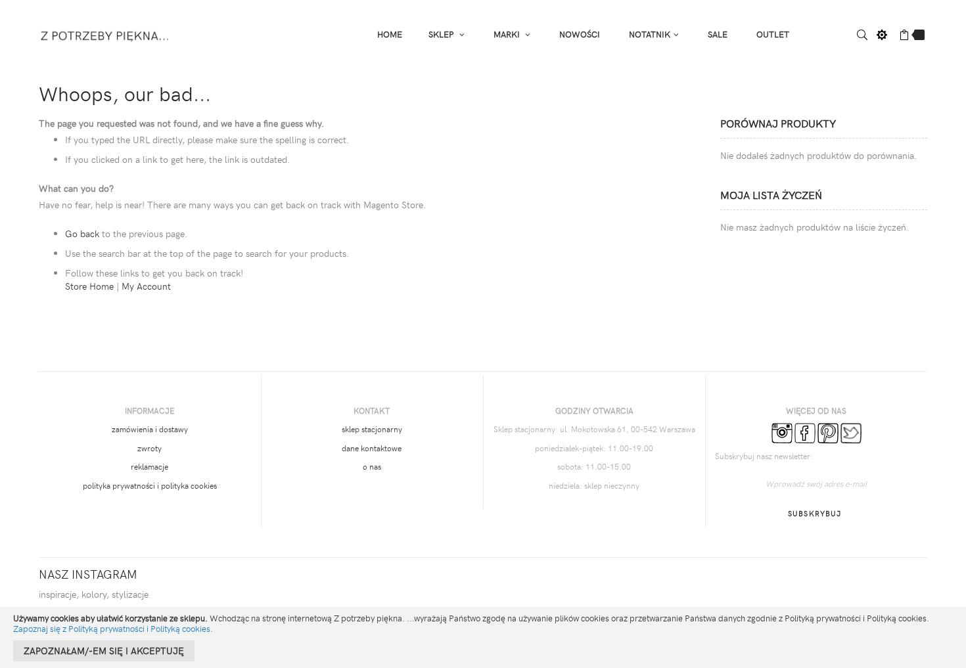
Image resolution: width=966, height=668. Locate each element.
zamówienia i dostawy (150, 429)
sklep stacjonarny (372, 429)
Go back (82, 233)
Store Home (89, 286)
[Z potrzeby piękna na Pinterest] (828, 432)
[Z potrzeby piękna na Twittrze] (851, 432)
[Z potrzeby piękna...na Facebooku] (805, 432)
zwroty (149, 448)
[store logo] (105, 34)
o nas (372, 466)
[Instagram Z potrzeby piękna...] (782, 432)
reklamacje (149, 466)
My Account (146, 286)
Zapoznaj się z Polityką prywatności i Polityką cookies (111, 629)
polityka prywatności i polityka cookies (150, 485)
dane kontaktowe (372, 448)
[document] (483, 637)
